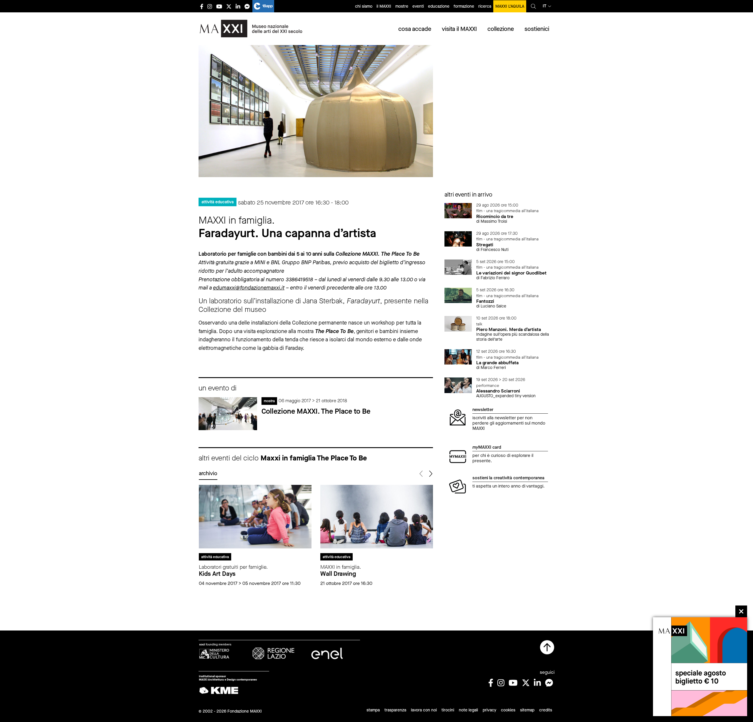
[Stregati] (458, 238)
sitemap (527, 710)
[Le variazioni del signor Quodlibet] (458, 267)
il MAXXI (383, 6)
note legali (468, 710)
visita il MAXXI (459, 29)
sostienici (536, 29)
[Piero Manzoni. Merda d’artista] (458, 323)
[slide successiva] (430, 474)
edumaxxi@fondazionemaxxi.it (248, 287)
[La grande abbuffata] (458, 356)
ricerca (484, 6)
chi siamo (363, 6)
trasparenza (395, 710)
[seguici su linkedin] (238, 6)
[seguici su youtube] (219, 6)
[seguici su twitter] (229, 6)
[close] (741, 611)
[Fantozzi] (458, 295)
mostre (401, 6)
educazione (438, 6)
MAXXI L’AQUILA (509, 6)
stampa (373, 710)
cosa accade (414, 29)
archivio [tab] (208, 473)
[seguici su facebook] (202, 6)
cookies (508, 710)
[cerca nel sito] (533, 6)
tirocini (448, 710)
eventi (418, 6)
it (545, 6)
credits (545, 710)
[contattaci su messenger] (247, 6)
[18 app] (263, 6)
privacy (489, 710)
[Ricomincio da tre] (458, 210)
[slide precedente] (422, 474)
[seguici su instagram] (210, 6)
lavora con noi (424, 710)
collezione (500, 29)
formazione (464, 6)
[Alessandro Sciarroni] (458, 385)
